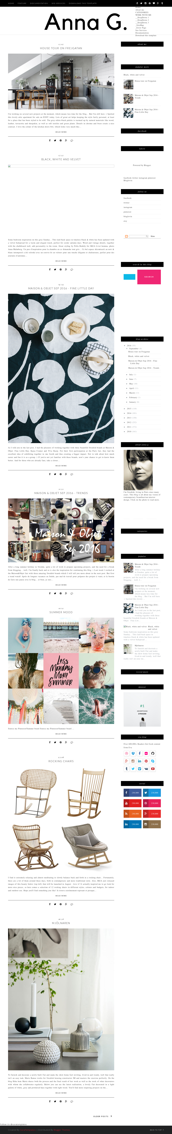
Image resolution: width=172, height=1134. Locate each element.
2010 (129, 431)
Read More (61, 132)
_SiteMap (139, 25)
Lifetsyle (152, 514)
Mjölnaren (61, 923)
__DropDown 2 (142, 20)
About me (139, 9)
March (132, 393)
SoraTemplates (28, 1129)
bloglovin (128, 216)
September (134, 348)
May (131, 383)
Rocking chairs (61, 761)
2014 (129, 413)
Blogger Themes (62, 1129)
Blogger (147, 165)
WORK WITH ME (143, 15)
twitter (127, 202)
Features (138, 514)
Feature (22, 3)
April (132, 388)
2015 (129, 408)
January (133, 402)
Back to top (156, 1130)
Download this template (145, 35)
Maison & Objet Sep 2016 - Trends (61, 493)
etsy (125, 221)
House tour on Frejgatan (61, 48)
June (131, 379)
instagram (128, 207)
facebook (128, 198)
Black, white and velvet (61, 159)
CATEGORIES (141, 12)
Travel (127, 523)
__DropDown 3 (142, 22)
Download (150, 523)
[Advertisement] (144, 312)
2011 (129, 427)
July (131, 374)
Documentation (142, 33)
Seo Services (141, 30)
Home (138, 7)
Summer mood (61, 612)
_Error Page (140, 27)
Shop (137, 523)
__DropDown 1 (142, 17)
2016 (129, 345)
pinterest (127, 212)
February (133, 397)
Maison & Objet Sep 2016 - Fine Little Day (61, 288)
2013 (129, 417)
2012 (129, 422)
